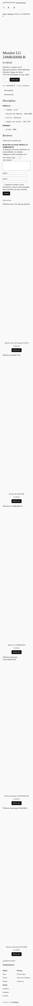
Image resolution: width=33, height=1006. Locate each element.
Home (4, 14)
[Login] (8, 7)
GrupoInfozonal (21, 3)
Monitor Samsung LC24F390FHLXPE (16, 796)
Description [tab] (8, 90)
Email (5, 179)
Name (5, 173)
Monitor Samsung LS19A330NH (16, 947)
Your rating (7, 158)
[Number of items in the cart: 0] (14, 7)
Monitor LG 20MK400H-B (16, 645)
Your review (7, 160)
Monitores (11, 14)
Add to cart (14, 79)
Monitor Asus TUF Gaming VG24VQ (17, 343)
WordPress (15, 1002)
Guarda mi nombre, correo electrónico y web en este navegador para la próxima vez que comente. (16, 187)
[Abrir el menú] (4, 7)
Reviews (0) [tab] (8, 95)
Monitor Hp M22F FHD (16, 494)
